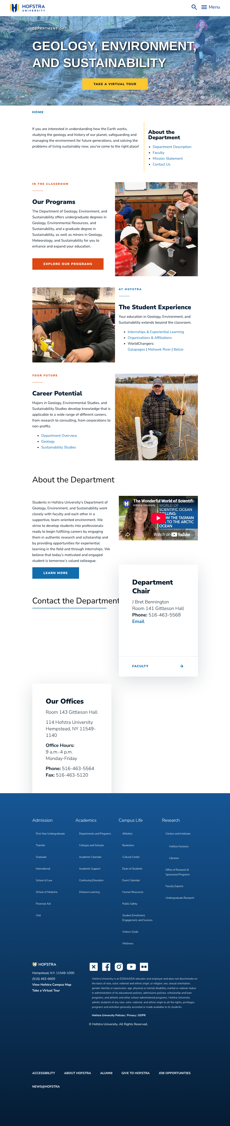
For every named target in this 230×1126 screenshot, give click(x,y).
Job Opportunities (175, 1073)
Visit (38, 915)
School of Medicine (47, 892)
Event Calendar (131, 880)
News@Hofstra (46, 1086)
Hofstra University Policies (109, 1015)
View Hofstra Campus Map (51, 984)
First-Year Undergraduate (50, 834)
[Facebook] (106, 970)
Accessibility (43, 1073)
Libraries (174, 858)
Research (171, 820)
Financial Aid (43, 904)
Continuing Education (91, 880)
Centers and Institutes (178, 834)
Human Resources (133, 892)
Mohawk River (159, 349)
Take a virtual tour (114, 84)
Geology (48, 441)
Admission (42, 820)
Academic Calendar (90, 857)
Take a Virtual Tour (46, 990)
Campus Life (131, 820)
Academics (85, 820)
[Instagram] (118, 970)
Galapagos (136, 349)
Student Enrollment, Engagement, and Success (137, 918)
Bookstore (128, 845)
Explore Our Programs (68, 264)
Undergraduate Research (180, 898)
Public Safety (129, 904)
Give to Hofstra (136, 1073)
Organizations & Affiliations (150, 337)
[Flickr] (144, 970)
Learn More (56, 573)
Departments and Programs (95, 834)
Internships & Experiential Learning (156, 331)
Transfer (40, 845)
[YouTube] (131, 970)
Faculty (158, 152)
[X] (93, 970)
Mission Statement (168, 158)
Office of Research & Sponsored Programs (178, 872)
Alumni (106, 1073)
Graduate (41, 857)
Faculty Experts (174, 886)
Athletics (127, 834)
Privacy (131, 1015)
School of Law (44, 880)
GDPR (142, 1015)
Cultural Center (131, 857)
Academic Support (89, 869)
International (43, 869)
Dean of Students (132, 869)
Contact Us (161, 164)
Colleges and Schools (91, 845)
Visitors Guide (130, 932)
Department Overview (59, 435)
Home (38, 112)
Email (138, 621)
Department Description (172, 146)
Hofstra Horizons (178, 846)
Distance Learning (89, 892)
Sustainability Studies (58, 447)
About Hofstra (77, 1073)
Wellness (127, 943)
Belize (179, 349)
